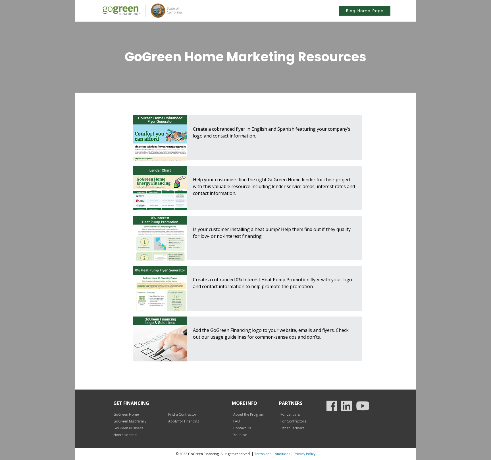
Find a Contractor (182, 414)
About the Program (248, 414)
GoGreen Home (126, 414)
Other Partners (292, 428)
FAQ (236, 421)
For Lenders (290, 414)
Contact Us (242, 428)
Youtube (240, 434)
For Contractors (293, 421)
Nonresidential (125, 434)
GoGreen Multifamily (129, 421)
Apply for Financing (183, 421)
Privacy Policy (304, 453)
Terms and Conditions (272, 453)
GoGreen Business (128, 428)
